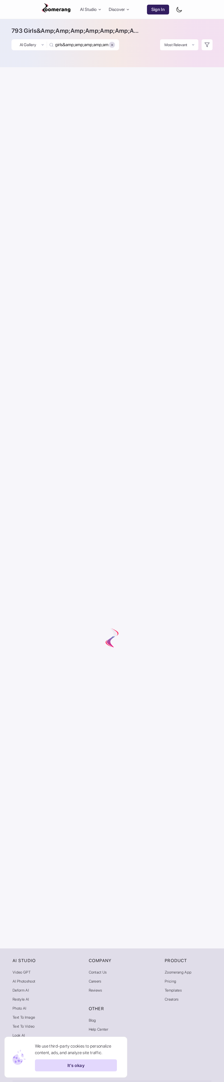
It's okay (75, 1065)
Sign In (158, 9)
